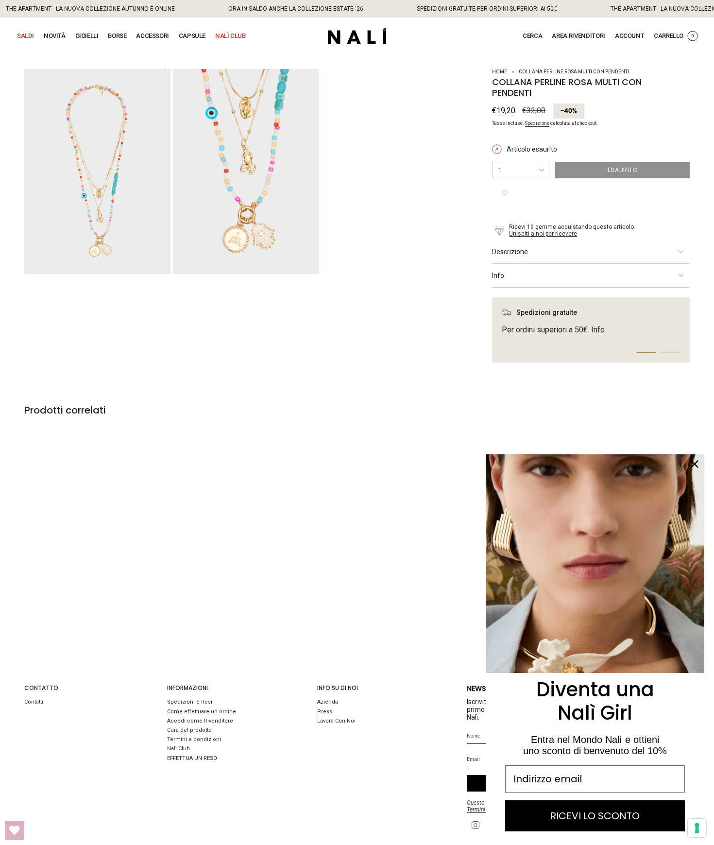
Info (498, 275)
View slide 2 (670, 352)
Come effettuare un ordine (201, 711)
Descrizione (510, 252)
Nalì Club (178, 748)
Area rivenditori (578, 35)
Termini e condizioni (194, 739)
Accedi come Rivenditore (200, 721)
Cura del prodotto (189, 730)
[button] (25, 36)
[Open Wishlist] (14, 830)
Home (499, 71)
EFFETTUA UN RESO (192, 758)
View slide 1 (646, 352)
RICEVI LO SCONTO (595, 816)
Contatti (33, 702)
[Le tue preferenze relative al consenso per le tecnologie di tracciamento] (697, 828)
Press (324, 711)
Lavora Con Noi (336, 721)
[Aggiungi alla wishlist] (504, 193)
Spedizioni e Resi (189, 702)
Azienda (327, 702)
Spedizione (537, 123)
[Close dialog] (694, 464)
